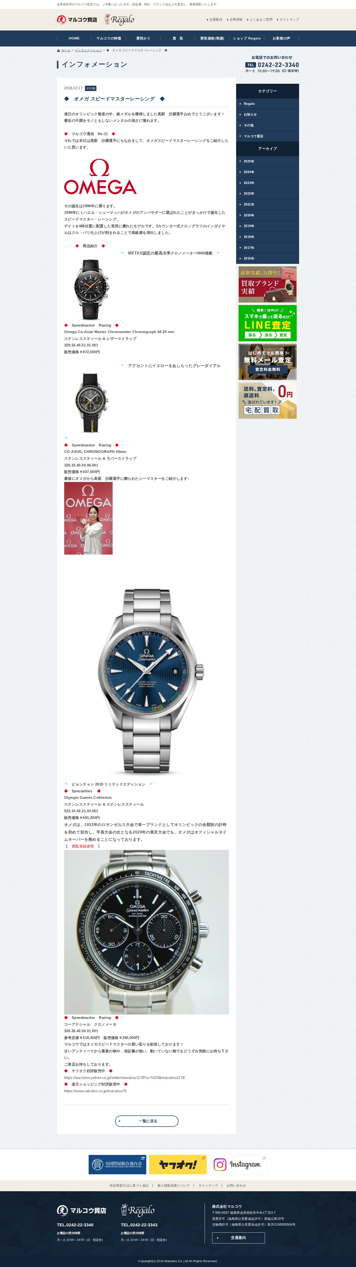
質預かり (143, 38)
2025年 (249, 161)
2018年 (249, 237)
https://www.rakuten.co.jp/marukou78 (95, 1091)
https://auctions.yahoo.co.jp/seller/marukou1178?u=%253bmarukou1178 (124, 1078)
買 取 (178, 38)
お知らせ (250, 114)
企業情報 (236, 19)
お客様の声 (281, 38)
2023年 (249, 183)
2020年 (249, 215)
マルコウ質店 (253, 136)
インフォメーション (88, 50)
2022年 (249, 193)
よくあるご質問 (261, 19)
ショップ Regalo (247, 38)
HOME (74, 38)
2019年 (249, 226)
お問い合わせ (236, 1185)
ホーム (65, 50)
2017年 (249, 248)
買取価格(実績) (212, 38)
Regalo (249, 104)
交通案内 (216, 19)
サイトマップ (289, 19)
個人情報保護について (173, 1185)
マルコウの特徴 (108, 38)
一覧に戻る (148, 1121)
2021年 (249, 204)
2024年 (249, 172)
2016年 (249, 258)
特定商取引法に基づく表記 (129, 1185)
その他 (249, 125)
